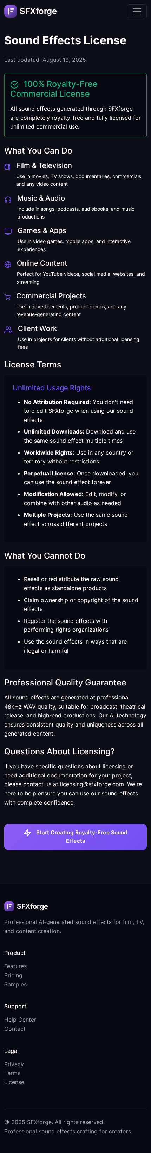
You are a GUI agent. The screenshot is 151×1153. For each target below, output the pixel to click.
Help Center (20, 1019)
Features (15, 966)
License (14, 1082)
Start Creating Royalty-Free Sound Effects (80, 836)
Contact (15, 1028)
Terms (12, 1072)
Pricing (13, 975)
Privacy (14, 1064)
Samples (15, 984)
